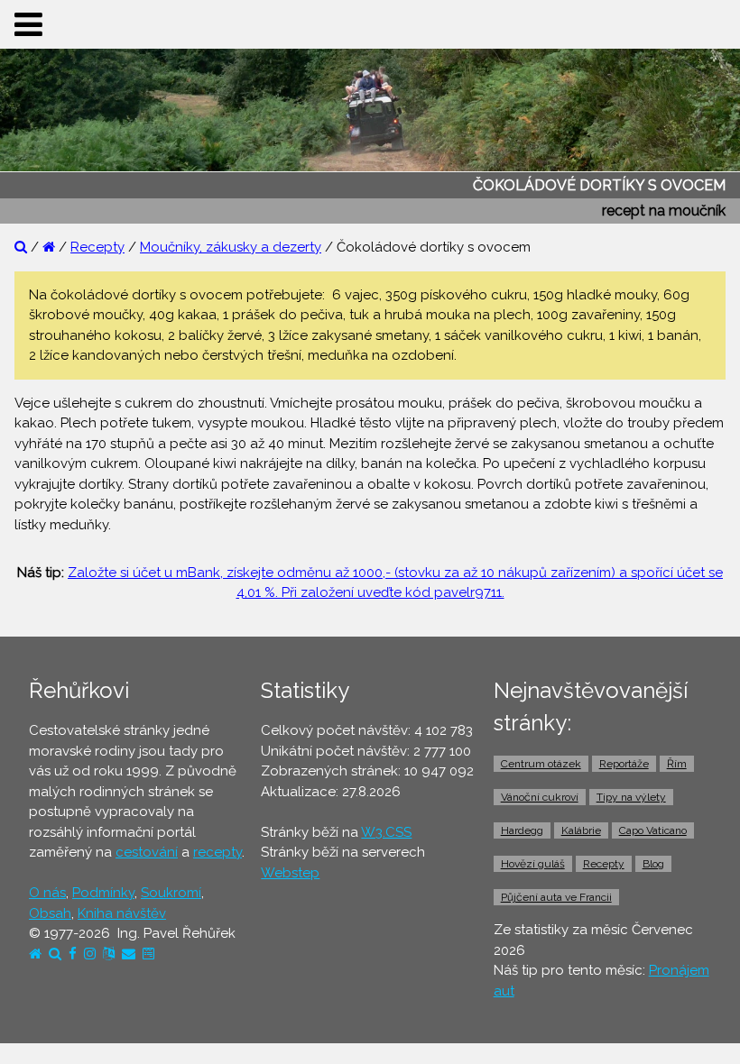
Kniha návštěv (122, 913)
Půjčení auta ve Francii (556, 897)
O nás (47, 893)
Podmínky (103, 893)
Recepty (97, 247)
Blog (653, 864)
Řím (677, 763)
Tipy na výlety (631, 797)
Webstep (290, 873)
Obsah (50, 913)
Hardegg (522, 830)
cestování (147, 852)
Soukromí (171, 893)
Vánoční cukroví (539, 797)
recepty (217, 852)
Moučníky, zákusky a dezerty (230, 247)
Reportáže (624, 763)
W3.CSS (386, 832)
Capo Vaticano (653, 830)
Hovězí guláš (533, 864)
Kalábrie (581, 830)
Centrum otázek (541, 763)
